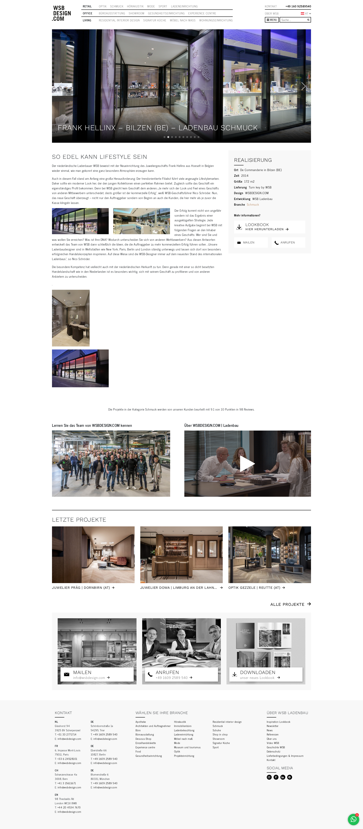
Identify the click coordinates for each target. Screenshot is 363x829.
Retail (87, 6)
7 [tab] (187, 137)
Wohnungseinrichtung (216, 20)
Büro (138, 730)
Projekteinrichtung (184, 755)
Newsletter (272, 726)
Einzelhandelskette (146, 743)
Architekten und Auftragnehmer (153, 726)
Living (87, 20)
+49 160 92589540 (298, 6)
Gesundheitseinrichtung (166, 13)
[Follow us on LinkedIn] (282, 777)
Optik (103, 6)
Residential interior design (119, 20)
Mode (151, 6)
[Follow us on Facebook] (276, 777)
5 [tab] (180, 137)
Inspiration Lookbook (278, 721)
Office (87, 13)
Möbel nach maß (183, 20)
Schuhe (217, 730)
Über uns (272, 738)
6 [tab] (183, 137)
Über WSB (272, 13)
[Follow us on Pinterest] (289, 777)
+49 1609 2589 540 (105, 734)
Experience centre (202, 13)
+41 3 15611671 (66, 783)
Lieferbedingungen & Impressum (285, 755)
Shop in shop (220, 734)
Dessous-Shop (143, 738)
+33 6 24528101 (67, 758)
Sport (163, 6)
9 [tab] (195, 137)
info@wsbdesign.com (69, 738)
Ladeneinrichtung (184, 6)
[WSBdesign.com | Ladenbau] (61, 13)
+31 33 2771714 (67, 734)
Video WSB (273, 743)
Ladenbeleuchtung (184, 730)
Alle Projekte (287, 604)
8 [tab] (191, 137)
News (270, 730)
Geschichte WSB (276, 747)
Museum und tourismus (187, 747)
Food (138, 751)
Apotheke (141, 721)
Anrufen (287, 242)
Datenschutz (273, 751)
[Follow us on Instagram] (269, 777)
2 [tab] (168, 137)
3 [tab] (172, 137)
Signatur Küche (154, 20)
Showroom (136, 13)
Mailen (248, 242)
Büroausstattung (112, 13)
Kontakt (271, 6)
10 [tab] (198, 137)
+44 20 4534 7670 (69, 807)
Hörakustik (135, 6)
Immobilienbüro (183, 726)
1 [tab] (164, 137)
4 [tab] (176, 137)
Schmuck (116, 6)
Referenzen (273, 734)
